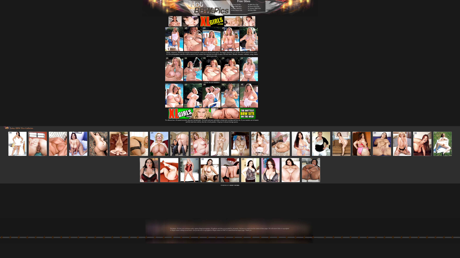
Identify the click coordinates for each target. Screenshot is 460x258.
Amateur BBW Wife (255, 8)
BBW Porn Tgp (254, 4)
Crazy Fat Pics (237, 4)
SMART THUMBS (234, 185)
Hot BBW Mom (237, 6)
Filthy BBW (253, 10)
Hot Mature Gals (237, 10)
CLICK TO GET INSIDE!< (212, 82)
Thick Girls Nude (254, 6)
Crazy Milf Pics (237, 8)
